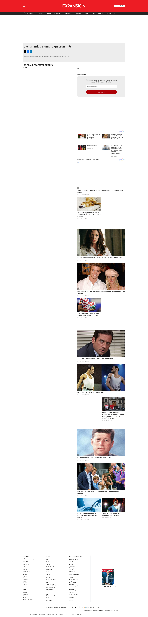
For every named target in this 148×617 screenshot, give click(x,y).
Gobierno (25, 576)
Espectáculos (27, 591)
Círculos (25, 594)
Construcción (50, 584)
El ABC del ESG (73, 559)
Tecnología (78, 13)
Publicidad (33, 614)
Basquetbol (72, 581)
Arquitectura (49, 589)
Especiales (72, 571)
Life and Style (111, 13)
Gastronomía (72, 590)
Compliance (42, 614)
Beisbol (71, 577)
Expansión (26, 556)
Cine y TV (49, 576)
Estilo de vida (50, 566)
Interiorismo (49, 590)
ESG (93, 13)
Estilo (47, 571)
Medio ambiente (51, 595)
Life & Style (49, 569)
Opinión (25, 584)
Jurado (71, 600)
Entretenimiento (50, 572)
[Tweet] (25, 51)
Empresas (40, 13)
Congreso (26, 579)
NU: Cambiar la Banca (108, 587)
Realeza (25, 592)
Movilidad (49, 600)
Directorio (78, 614)
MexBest (71, 589)
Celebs (48, 564)
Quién (24, 589)
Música (48, 577)
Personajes (72, 595)
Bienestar (72, 597)
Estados (25, 582)
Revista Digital (120, 6)
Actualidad (72, 566)
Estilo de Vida (73, 599)
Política (49, 13)
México (25, 577)
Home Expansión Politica (30, 559)
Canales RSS (70, 614)
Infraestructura (50, 587)
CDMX (24, 581)
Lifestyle (71, 584)
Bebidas (71, 592)
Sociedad (25, 586)
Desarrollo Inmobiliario (53, 586)
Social (47, 597)
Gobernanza (49, 599)
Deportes (48, 574)
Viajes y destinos (74, 594)
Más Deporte (73, 582)
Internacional (67, 13)
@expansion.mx (76, 607)
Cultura (48, 556)
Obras (86, 13)
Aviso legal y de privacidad (55, 614)
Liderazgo (72, 567)
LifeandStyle (26, 571)
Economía (57, 13)
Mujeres (100, 13)
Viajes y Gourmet (28, 599)
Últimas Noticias (28, 13)
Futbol (71, 576)
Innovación (72, 558)
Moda (24, 596)
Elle (47, 559)
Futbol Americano (74, 579)
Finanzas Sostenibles (75, 556)
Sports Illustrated (74, 574)
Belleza (25, 597)
